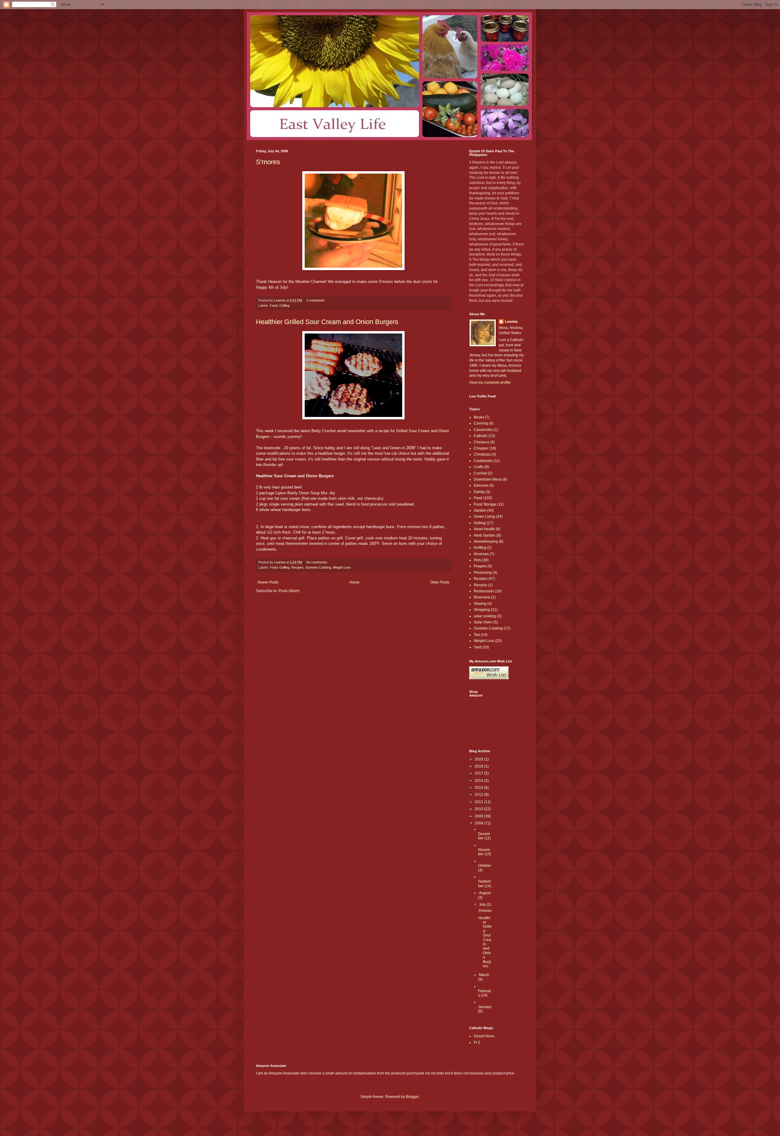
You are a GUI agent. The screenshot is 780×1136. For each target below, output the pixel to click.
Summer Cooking (318, 567)
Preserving (483, 572)
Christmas (482, 454)
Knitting (480, 547)
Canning (481, 423)
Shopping (482, 610)
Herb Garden (484, 535)
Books (479, 417)
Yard (477, 647)
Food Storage (485, 504)
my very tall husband (504, 371)
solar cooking (485, 616)
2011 (479, 802)
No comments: (317, 562)
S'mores (268, 162)
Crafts (479, 467)
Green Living (484, 516)
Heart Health (484, 529)
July (483, 904)
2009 (479, 816)
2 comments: (316, 300)
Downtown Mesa (488, 479)
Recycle (480, 585)
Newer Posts (267, 582)
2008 (479, 823)
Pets (477, 560)
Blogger (412, 1097)
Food (274, 305)
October (484, 865)
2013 (479, 787)
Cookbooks (483, 461)
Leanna (511, 321)
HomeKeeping (486, 541)
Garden (480, 510)
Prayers (480, 566)
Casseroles (483, 430)
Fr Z (477, 1042)
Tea (477, 635)
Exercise (481, 485)
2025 (479, 759)
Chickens (481, 442)
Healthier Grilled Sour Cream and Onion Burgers (327, 322)
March (484, 975)
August (485, 893)
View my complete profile (490, 382)
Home (354, 582)
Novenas (481, 554)
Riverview (482, 597)
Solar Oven (483, 622)
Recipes (297, 567)
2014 (479, 780)
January (484, 1007)
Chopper (481, 448)
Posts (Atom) (289, 591)
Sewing (480, 604)
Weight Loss (342, 567)
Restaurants (484, 591)
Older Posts (439, 582)
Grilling (284, 305)
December (484, 836)
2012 (479, 794)
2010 (479, 809)
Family (479, 492)
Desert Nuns (484, 1036)
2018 (479, 766)
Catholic (481, 436)
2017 (479, 773)
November (484, 852)
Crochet (480, 473)
